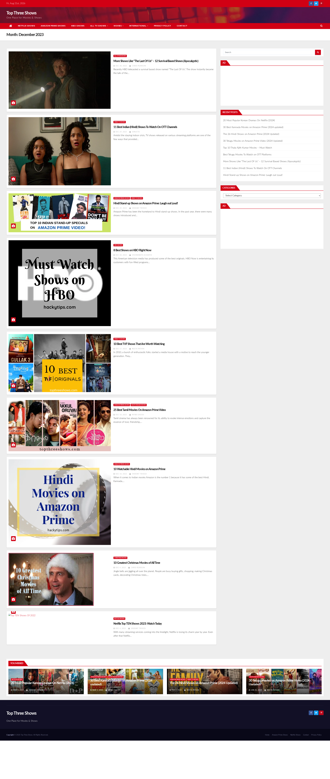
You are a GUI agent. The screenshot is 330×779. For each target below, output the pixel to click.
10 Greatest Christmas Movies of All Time (136, 562)
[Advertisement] (272, 86)
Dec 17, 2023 (121, 349)
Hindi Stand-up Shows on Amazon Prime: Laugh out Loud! (145, 203)
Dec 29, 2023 (121, 132)
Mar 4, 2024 (18, 690)
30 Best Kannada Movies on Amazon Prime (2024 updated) (253, 127)
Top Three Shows (21, 13)
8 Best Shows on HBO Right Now (132, 250)
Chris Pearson (138, 66)
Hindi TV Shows (119, 122)
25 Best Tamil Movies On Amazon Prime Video (139, 410)
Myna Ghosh (137, 415)
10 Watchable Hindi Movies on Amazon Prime (139, 469)
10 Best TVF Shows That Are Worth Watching (139, 344)
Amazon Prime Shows (53, 26)
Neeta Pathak (138, 349)
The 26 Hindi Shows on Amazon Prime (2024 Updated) (251, 134)
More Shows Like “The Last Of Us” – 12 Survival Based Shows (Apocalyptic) (155, 61)
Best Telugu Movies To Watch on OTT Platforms (247, 155)
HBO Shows (78, 26)
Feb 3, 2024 (177, 690)
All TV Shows (98, 26)
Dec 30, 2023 (121, 66)
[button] (321, 26)
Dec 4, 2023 (121, 567)
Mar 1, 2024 (97, 690)
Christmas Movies (120, 557)
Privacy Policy (162, 26)
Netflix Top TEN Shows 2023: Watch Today (137, 623)
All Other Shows (120, 56)
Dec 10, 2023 (121, 415)
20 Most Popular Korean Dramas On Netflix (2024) (249, 120)
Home (267, 735)
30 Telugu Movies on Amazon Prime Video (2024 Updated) (253, 141)
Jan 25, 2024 (256, 690)
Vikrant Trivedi (139, 208)
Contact (182, 26)
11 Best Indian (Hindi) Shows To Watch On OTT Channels (145, 127)
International (137, 26)
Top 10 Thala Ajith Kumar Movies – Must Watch (247, 148)
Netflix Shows (26, 26)
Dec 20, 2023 (121, 255)
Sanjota (135, 132)
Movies (118, 26)
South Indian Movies (138, 405)
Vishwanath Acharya (141, 255)
